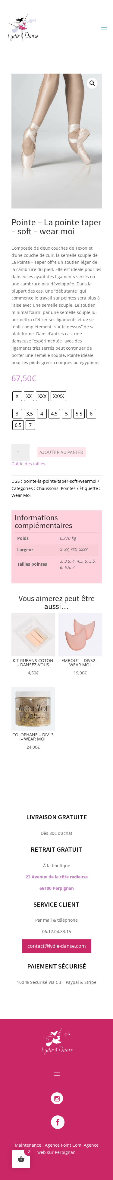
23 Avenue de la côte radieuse (57, 877)
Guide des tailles (28, 464)
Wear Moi (21, 495)
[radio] (17, 396)
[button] (92, 83)
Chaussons (47, 488)
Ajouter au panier (61, 452)
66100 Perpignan (56, 888)
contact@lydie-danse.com (56, 946)
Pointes (68, 488)
